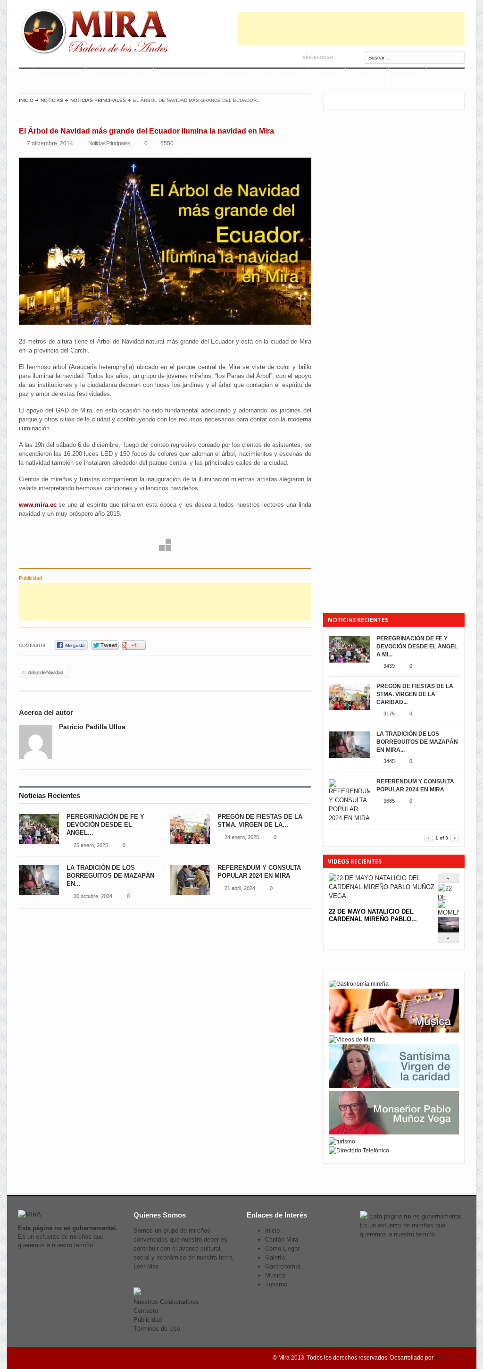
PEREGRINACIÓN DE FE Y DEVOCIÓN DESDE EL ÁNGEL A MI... (417, 646)
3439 (389, 666)
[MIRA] (97, 33)
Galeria (236, 78)
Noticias (407, 78)
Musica (275, 1275)
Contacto (367, 78)
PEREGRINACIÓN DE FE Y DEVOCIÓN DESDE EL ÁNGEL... (105, 824)
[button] (125, 530)
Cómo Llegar (281, 78)
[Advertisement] (351, 28)
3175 (389, 713)
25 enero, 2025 (91, 845)
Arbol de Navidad (45, 672)
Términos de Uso (156, 1328)
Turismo (327, 78)
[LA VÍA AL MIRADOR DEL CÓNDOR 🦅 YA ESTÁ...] (448, 930)
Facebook (353, 57)
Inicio (26, 100)
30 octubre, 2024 (93, 896)
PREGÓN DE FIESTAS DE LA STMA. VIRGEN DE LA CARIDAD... (414, 694)
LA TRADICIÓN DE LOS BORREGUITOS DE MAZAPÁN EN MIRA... (417, 742)
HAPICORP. (450, 1357)
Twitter (343, 57)
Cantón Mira (281, 1239)
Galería (275, 1257)
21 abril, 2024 (240, 888)
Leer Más (146, 1266)
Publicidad (147, 1319)
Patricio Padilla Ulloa (92, 727)
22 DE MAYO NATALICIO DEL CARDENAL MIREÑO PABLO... (373, 915)
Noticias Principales (98, 100)
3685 (389, 801)
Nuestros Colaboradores (166, 1301)
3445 (389, 761)
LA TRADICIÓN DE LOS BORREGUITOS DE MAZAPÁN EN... (110, 875)
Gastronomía (282, 1266)
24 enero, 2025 (242, 837)
